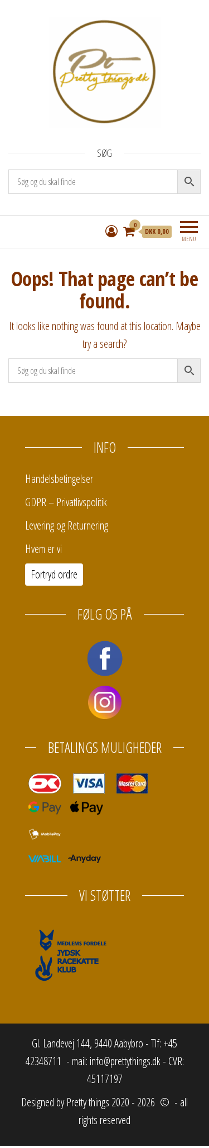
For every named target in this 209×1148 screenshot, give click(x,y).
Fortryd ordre (54, 574)
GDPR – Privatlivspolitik (66, 502)
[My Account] (111, 230)
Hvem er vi (43, 548)
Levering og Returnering (66, 525)
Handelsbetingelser (59, 478)
